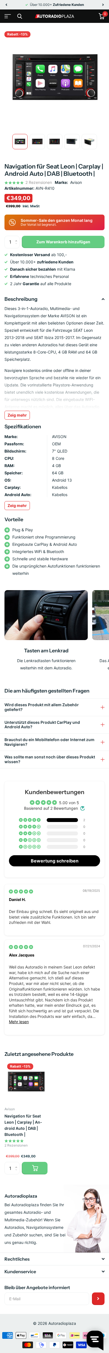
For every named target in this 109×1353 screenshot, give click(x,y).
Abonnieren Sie (98, 1298)
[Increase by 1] (17, 237)
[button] (6, 4)
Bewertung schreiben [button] (55, 861)
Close (19, 16)
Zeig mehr (17, 415)
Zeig (17, 505)
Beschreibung (20, 299)
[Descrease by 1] (17, 246)
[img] (21, 891)
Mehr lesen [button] (19, 1021)
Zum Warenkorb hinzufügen (63, 241)
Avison (76, 182)
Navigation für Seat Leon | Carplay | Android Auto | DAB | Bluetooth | (23, 1125)
